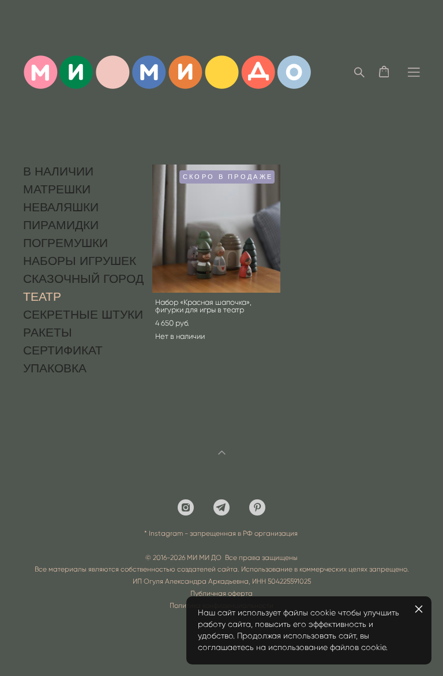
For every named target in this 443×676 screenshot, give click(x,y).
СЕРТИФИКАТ (63, 350)
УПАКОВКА (55, 368)
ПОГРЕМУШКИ (65, 242)
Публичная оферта (221, 593)
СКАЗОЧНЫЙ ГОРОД (83, 278)
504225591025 (289, 581)
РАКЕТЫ (47, 332)
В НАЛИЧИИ (58, 171)
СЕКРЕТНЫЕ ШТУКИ (83, 314)
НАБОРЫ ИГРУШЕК (79, 260)
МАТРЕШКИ (57, 189)
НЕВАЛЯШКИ (61, 207)
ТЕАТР (42, 296)
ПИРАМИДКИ (61, 224)
